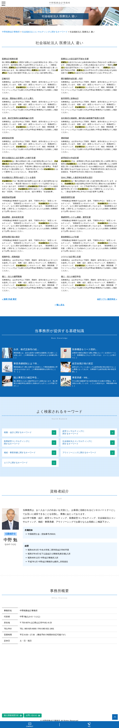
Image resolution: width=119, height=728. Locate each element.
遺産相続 (65, 138)
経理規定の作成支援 (70, 158)
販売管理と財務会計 (70, 98)
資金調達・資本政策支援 (13, 217)
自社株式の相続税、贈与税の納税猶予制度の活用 (82, 118)
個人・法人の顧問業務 (12, 276)
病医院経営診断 (9, 197)
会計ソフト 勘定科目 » (107, 299)
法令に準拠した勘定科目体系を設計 (77, 177)
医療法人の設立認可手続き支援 (75, 59)
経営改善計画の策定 (11, 237)
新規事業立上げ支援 (70, 237)
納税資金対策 (8, 138)
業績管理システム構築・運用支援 (76, 217)
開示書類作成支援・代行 (72, 79)
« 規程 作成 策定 (9, 299)
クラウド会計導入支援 (71, 257)
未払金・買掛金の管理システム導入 (18, 98)
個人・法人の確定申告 (71, 276)
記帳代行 (6, 79)
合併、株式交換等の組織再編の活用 (18, 118)
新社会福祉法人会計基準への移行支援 (19, 158)
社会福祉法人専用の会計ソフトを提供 (19, 177)
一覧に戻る (59, 305)
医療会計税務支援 (10, 59)
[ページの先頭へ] (115, 717)
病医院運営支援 (68, 197)
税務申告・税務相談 (11, 257)
